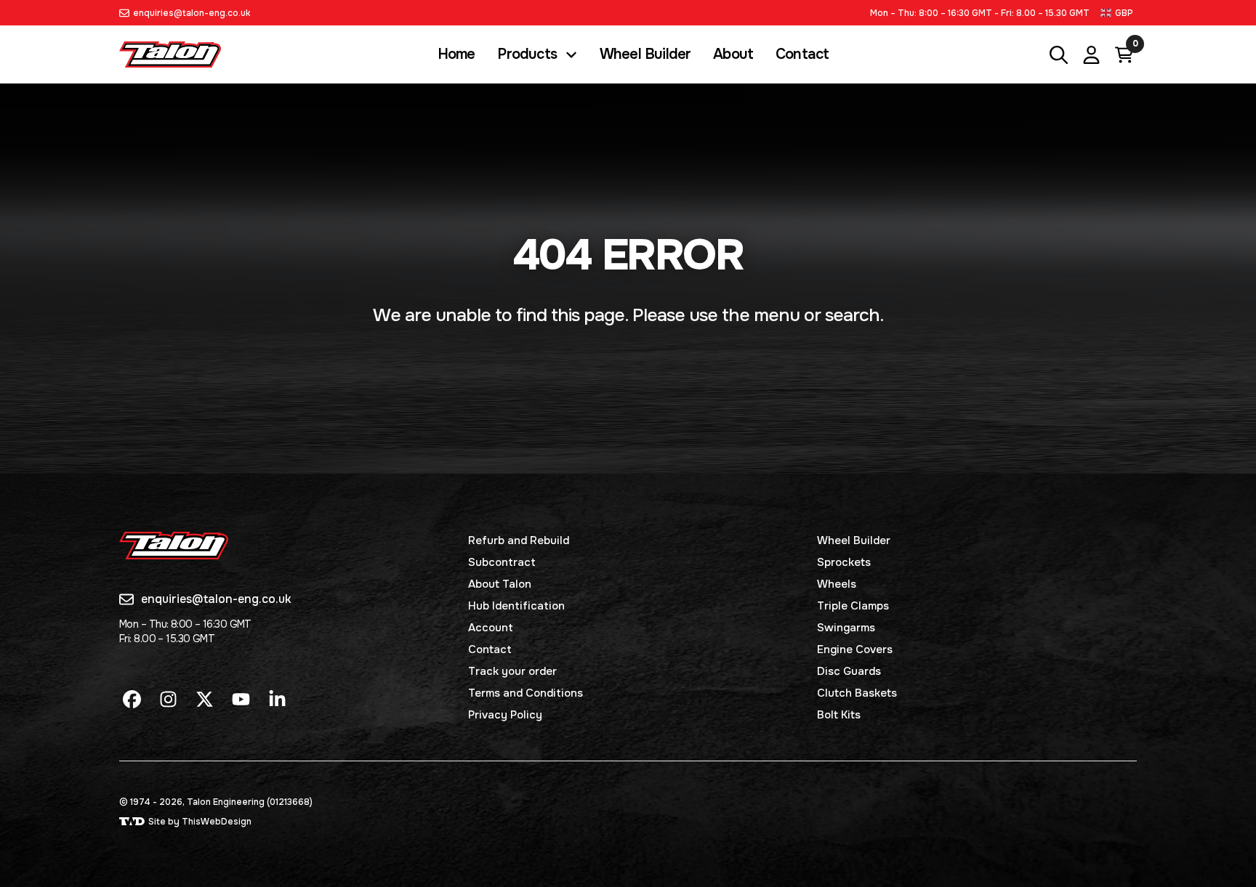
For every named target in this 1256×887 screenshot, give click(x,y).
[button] (1118, 12)
